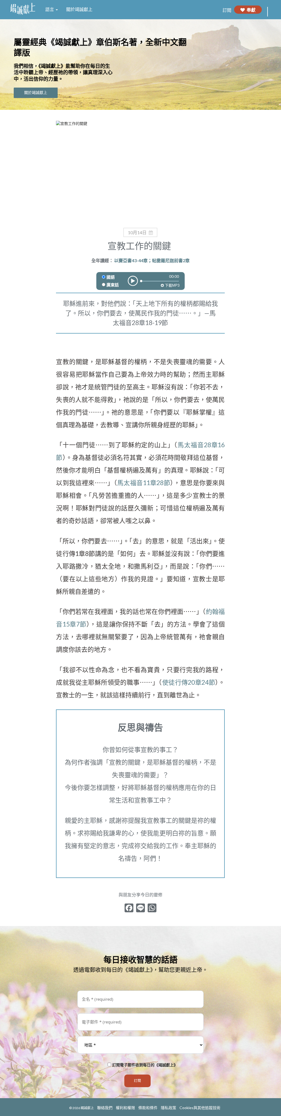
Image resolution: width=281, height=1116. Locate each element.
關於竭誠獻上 (79, 9)
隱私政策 (168, 1107)
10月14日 (137, 232)
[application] (140, 277)
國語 (110, 277)
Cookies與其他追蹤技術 (199, 1107)
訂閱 (227, 10)
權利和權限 (125, 1107)
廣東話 (112, 285)
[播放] (133, 281)
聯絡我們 (105, 1107)
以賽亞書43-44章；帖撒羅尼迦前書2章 (152, 260)
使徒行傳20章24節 (188, 682)
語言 (50, 9)
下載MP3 (171, 285)
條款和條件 (148, 1107)
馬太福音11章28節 (143, 482)
